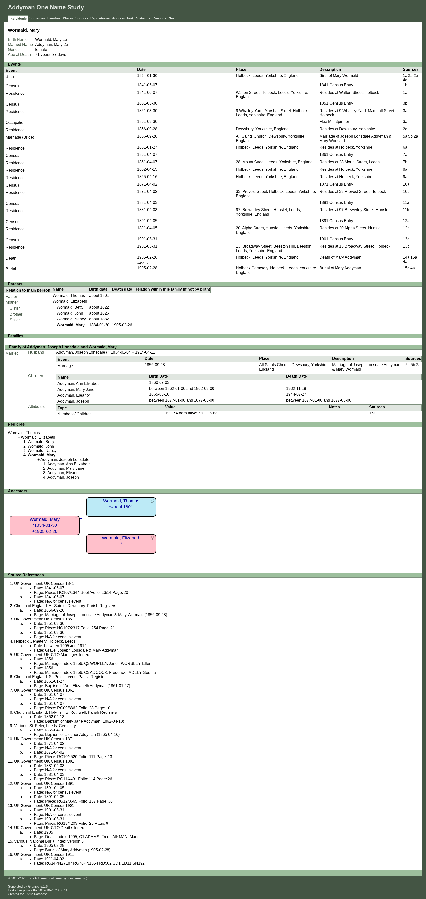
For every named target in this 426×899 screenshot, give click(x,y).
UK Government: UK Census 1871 (44, 739)
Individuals (18, 18)
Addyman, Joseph (73, 401)
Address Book (123, 18)
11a (406, 202)
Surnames (37, 18)
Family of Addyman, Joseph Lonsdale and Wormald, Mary (63, 347)
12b (406, 228)
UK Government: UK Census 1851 (44, 619)
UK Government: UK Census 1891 (44, 783)
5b (410, 136)
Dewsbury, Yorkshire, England (262, 129)
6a (405, 147)
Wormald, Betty (70, 307)
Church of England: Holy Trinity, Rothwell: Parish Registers (65, 712)
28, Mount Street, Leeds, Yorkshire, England (274, 162)
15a (413, 257)
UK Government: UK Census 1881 (44, 761)
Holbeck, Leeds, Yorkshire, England (267, 76)
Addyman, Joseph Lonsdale (80, 352)
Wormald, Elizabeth (70, 301)
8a (405, 169)
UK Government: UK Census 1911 (44, 854)
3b (405, 103)
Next (172, 18)
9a (405, 177)
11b (406, 210)
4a (405, 80)
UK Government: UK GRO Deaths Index (49, 828)
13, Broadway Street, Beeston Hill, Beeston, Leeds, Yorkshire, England (274, 248)
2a (66, 44)
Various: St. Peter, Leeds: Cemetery (45, 726)
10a (406, 184)
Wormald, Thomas (69, 295)
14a (406, 257)
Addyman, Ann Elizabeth (79, 383)
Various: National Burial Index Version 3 (49, 841)
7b (405, 162)
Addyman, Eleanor (73, 395)
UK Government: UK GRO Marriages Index (51, 655)
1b (405, 85)
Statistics (143, 18)
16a (372, 413)
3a (410, 76)
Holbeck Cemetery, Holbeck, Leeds (45, 641)
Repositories (100, 18)
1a (65, 39)
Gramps (33, 886)
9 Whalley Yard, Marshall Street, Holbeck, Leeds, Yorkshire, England (272, 113)
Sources (81, 18)
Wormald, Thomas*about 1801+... (121, 506)
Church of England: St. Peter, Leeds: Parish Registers (60, 677)
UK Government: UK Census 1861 (44, 690)
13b (406, 246)
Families (53, 18)
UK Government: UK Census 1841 (44, 583)
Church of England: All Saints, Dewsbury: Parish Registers (65, 606)
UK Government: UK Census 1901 (44, 806)
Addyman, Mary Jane (75, 389)
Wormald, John (70, 313)
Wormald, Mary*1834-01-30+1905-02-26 (45, 525)
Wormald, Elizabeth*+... (121, 543)
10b (406, 191)
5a (405, 136)
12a (406, 221)
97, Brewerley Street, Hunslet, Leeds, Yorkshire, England (268, 212)
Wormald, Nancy (71, 319)
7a (405, 154)
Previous (159, 18)
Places (68, 18)
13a (406, 239)
